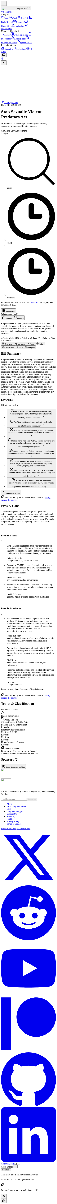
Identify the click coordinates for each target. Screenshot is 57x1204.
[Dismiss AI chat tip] (4, 1196)
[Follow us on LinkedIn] (28, 1135)
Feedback (6, 1170)
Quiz (9, 809)
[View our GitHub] (28, 1079)
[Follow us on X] (28, 857)
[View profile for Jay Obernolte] (28, 783)
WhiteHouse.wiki (8, 828)
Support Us (12, 814)
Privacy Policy (13, 821)
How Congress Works (16, 806)
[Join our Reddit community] (28, 913)
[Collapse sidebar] (4, 62)
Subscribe (32, 799)
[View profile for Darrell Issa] (28, 773)
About (9, 804)
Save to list (10, 311)
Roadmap (11, 816)
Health (9, 819)
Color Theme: (7, 1167)
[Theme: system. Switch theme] (4, 55)
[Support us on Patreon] (28, 1024)
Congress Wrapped (15, 811)
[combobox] (15, 1166)
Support (9, 319)
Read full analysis (13, 493)
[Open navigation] (4, 3)
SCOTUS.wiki (23, 828)
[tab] (7, 343)
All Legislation (11, 102)
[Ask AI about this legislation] (4, 1200)
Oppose (20, 319)
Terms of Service (14, 824)
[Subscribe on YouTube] (28, 968)
